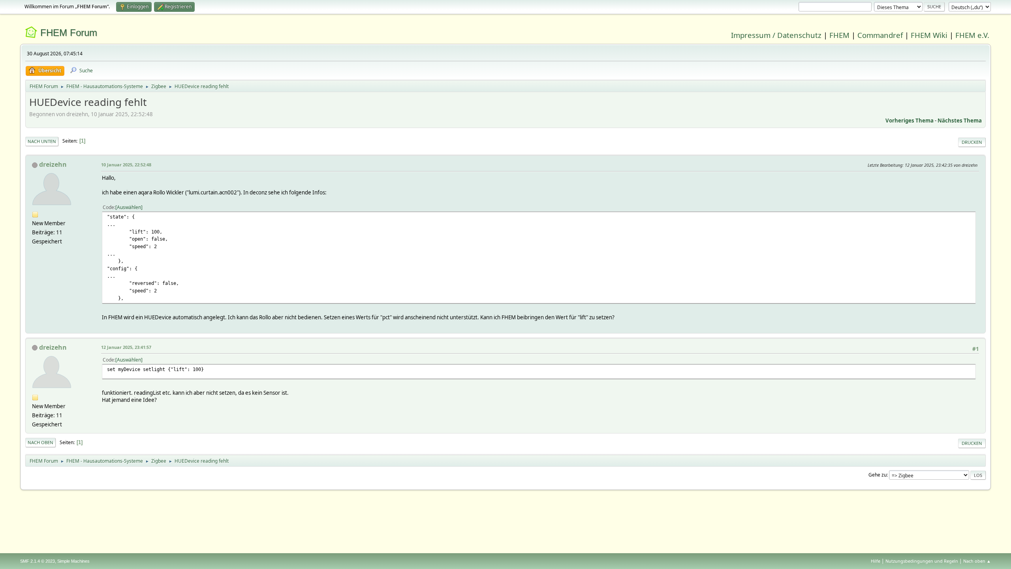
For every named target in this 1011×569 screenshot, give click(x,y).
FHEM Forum (68, 32)
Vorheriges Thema (909, 120)
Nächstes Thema (960, 120)
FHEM (839, 35)
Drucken (972, 142)
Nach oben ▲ (977, 561)
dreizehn (53, 164)
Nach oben (40, 442)
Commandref (880, 35)
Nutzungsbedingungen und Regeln (921, 561)
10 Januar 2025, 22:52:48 (126, 165)
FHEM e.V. (972, 35)
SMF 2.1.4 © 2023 (37, 561)
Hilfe (875, 561)
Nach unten (42, 141)
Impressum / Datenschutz (776, 35)
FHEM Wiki (929, 35)
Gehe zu (877, 474)
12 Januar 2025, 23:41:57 (126, 347)
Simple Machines (73, 561)
